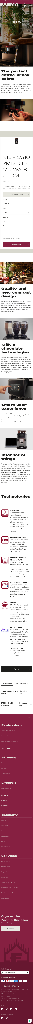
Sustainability (5, 836)
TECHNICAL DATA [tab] (21, 683)
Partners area (5, 846)
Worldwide (4, 825)
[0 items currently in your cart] (24, 6)
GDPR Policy (5, 861)
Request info (16, 244)
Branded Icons (6, 788)
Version (5, 208)
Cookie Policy (5, 866)
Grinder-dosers (6, 736)
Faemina (4, 763)
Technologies (6, 748)
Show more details (16, 194)
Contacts (5, 806)
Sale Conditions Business (9, 893)
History (3, 820)
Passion (4, 800)
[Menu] (30, 6)
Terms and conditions (8, 882)
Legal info (4, 872)
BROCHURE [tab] (7, 683)
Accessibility (5, 898)
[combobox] (16, 203)
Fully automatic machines (9, 741)
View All (16, 669)
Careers (3, 841)
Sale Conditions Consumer (9, 887)
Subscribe (10, 928)
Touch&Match (5, 773)
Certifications (5, 831)
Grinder (5, 217)
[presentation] (16, 512)
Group (5, 226)
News (3, 795)
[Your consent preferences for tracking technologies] (30, 1021)
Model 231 (4, 877)
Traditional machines (8, 730)
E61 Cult (4, 768)
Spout (5, 200)
